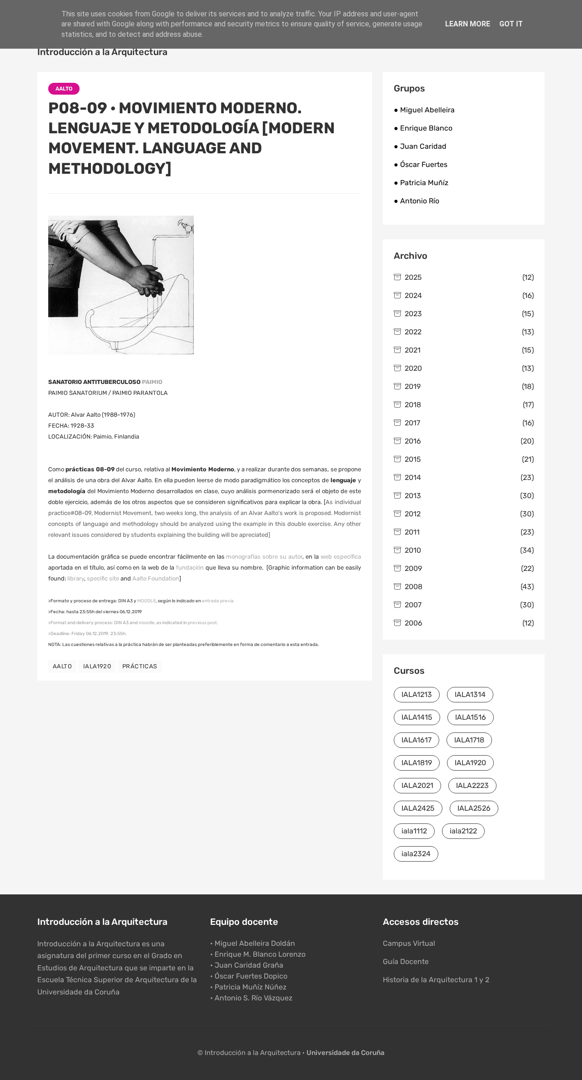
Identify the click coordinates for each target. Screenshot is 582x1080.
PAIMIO (152, 382)
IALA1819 (416, 762)
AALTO (63, 89)
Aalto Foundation (155, 578)
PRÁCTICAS (139, 666)
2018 (469, 404)
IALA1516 (470, 717)
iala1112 (414, 831)
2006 (469, 623)
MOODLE (146, 601)
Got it (511, 24)
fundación (190, 567)
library (75, 578)
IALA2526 (474, 808)
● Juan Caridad (420, 146)
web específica (341, 556)
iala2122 (463, 831)
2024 (469, 295)
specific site (103, 578)
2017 (469, 423)
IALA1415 (416, 717)
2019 (469, 386)
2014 (469, 477)
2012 (469, 514)
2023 (469, 313)
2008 (469, 586)
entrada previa (218, 601)
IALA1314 (470, 694)
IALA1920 (97, 666)
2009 (469, 568)
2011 (469, 532)
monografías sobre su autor (264, 556)
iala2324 (416, 853)
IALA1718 (469, 740)
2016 (469, 441)
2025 (469, 277)
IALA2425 (418, 808)
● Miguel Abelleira (424, 110)
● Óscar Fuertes (420, 164)
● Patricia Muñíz (421, 182)
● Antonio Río (416, 201)
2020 (469, 368)
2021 (469, 350)
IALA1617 (416, 740)
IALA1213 (416, 694)
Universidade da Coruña (345, 1053)
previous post (202, 623)
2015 (469, 459)
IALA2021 (417, 785)
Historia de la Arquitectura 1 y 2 (436, 979)
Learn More (467, 24)
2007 (469, 605)
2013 (469, 495)
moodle (147, 623)
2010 (469, 550)
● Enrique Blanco (423, 128)
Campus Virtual (409, 943)
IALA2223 (472, 785)
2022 (469, 332)
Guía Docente (406, 961)
